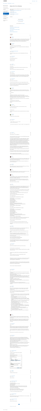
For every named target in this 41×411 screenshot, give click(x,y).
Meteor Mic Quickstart (12, 28)
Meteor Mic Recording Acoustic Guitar (5, 15)
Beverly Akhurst (13, 269)
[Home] (5, 1)
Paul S (12, 156)
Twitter (11, 16)
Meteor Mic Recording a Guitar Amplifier (5, 18)
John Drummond (13, 56)
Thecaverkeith (12, 43)
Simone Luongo (12, 119)
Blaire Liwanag (12, 243)
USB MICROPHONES (10, 3)
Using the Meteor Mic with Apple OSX (5, 9)
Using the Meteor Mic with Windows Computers (5, 11)
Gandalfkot (12, 370)
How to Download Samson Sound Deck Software (15, 29)
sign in (11, 406)
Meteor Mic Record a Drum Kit (5, 20)
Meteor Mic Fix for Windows (5, 13)
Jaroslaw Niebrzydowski (13, 350)
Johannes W (12, 132)
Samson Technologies (5, 3)
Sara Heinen (12, 104)
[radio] (19, 20)
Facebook (10, 16)
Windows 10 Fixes (12, 30)
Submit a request (22, 23)
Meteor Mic (13, 3)
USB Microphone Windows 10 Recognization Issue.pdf (16, 10)
